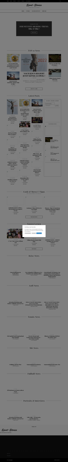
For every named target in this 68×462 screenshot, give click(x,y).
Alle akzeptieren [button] (39, 233)
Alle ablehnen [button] (34, 233)
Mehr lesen (28, 231)
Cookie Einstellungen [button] (28, 233)
